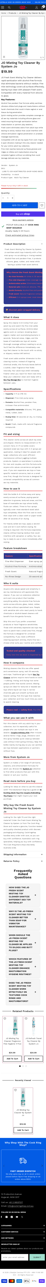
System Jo (13, 165)
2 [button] (23, 1066)
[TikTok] (11, 1217)
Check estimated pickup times (19, 235)
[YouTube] (17, 1217)
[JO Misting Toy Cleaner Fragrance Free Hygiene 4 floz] (12, 1026)
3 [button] (26, 1066)
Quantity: (5, 193)
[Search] (9, 7)
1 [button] (20, 1066)
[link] (42, 205)
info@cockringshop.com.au (20, 1206)
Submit (37, 1257)
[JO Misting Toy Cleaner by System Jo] (23, 1097)
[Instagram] (6, 1217)
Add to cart (19, 205)
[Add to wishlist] (5, 1018)
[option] (23, 38)
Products (12, 13)
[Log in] (36, 7)
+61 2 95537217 (16, 1202)
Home (3, 13)
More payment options (23, 220)
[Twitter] (22, 1217)
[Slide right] (42, 1166)
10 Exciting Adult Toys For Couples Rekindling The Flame (23, 793)
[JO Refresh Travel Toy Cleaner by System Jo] (34, 1026)
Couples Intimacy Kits (20, 733)
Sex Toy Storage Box (12, 380)
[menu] (2, 7)
